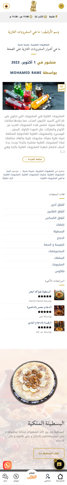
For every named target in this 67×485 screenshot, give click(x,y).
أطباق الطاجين (55, 211)
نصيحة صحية (24, 45)
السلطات (59, 258)
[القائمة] (61, 6)
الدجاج (60, 238)
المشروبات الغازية (11, 175)
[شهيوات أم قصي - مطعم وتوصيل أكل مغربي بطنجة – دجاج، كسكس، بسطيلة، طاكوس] (33, 6)
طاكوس (59, 271)
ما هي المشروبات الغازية (52, 178)
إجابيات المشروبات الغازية (34, 175)
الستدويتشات (56, 251)
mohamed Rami (25, 72)
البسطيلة (58, 231)
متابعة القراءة (33, 159)
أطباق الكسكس (54, 218)
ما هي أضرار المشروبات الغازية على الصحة (33, 48)
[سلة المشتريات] (6, 6)
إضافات (60, 224)
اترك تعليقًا (8, 178)
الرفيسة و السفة (54, 244)
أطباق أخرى (57, 204)
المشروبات (58, 264)
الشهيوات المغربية (40, 45)
